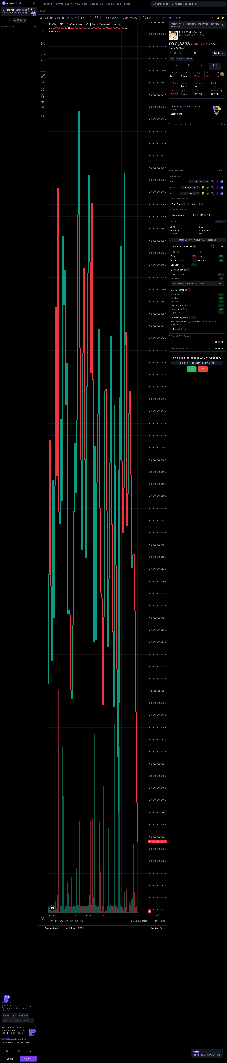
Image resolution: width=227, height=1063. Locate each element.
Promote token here (179, 124)
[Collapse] (33, 3)
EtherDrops (177, 204)
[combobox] (188, 4)
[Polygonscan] (217, 181)
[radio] (209, 348)
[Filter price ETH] (96, 934)
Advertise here (176, 170)
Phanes (191, 204)
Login (10, 1058)
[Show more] (222, 270)
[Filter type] (77, 934)
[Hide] (222, 246)
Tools (127, 4)
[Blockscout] (221, 182)
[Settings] (31, 1051)
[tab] (50, 928)
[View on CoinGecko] (195, 53)
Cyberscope (178, 215)
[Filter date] (62, 934)
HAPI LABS (205, 215)
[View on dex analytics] (212, 181)
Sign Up (28, 1058)
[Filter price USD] (116, 934)
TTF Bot (192, 215)
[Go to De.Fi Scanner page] (186, 290)
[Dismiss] (35, 9)
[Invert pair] (200, 32)
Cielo (201, 204)
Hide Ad (219, 124)
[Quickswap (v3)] (180, 18)
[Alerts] (19, 1051)
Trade (217, 53)
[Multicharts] (6, 1051)
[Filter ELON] (132, 934)
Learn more (176, 114)
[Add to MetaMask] (207, 188)
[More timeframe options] (223, 66)
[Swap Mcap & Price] (169, 48)
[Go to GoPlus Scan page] (185, 270)
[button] (59, 934)
